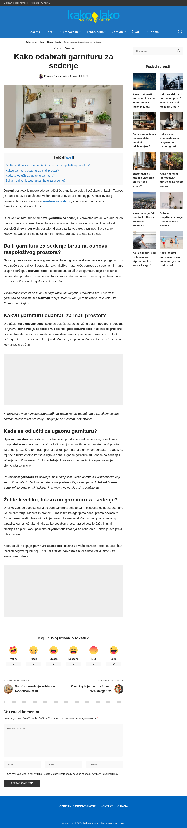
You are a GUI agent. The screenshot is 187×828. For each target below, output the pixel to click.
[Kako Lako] (93, 16)
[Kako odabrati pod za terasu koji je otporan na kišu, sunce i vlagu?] (144, 240)
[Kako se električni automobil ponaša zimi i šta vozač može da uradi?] (171, 81)
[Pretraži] (180, 32)
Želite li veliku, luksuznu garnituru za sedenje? (36, 180)
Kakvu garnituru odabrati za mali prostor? (32, 170)
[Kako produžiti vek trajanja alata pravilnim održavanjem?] (144, 121)
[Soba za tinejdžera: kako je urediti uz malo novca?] (171, 200)
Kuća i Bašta (63, 48)
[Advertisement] (63, 379)
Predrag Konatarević (55, 76)
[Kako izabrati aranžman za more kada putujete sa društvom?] (171, 240)
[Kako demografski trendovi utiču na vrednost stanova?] (144, 200)
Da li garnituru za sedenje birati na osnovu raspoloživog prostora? (48, 165)
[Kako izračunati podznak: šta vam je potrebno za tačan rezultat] (144, 81)
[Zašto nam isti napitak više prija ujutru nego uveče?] (144, 161)
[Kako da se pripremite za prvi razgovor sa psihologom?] (171, 121)
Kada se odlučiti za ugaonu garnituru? (30, 175)
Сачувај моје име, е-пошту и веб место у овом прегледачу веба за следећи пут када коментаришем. (63, 774)
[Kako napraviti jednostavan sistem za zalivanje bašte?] (171, 161)
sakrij (69, 157)
